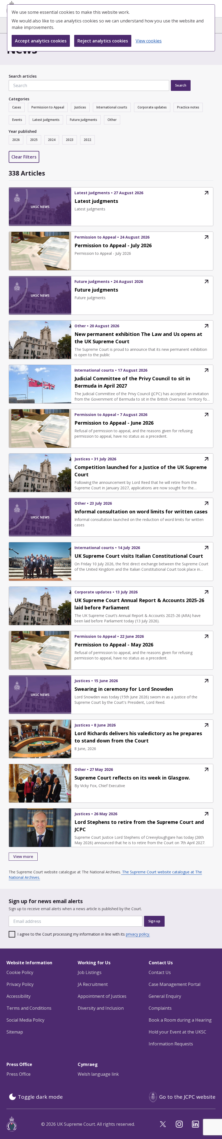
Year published (23, 131)
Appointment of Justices (102, 996)
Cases (16, 107)
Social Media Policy (25, 1020)
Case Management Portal (174, 984)
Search (180, 85)
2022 (87, 139)
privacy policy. (138, 934)
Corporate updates (152, 107)
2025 (34, 139)
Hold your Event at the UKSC (177, 1032)
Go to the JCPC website (187, 1096)
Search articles (23, 76)
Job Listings (90, 972)
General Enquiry (165, 996)
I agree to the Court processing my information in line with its (83, 934)
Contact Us (160, 972)
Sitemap (14, 1032)
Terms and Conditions (28, 1008)
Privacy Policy (20, 984)
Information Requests (171, 1044)
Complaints (160, 1008)
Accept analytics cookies (41, 41)
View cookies (149, 41)
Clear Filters (24, 157)
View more (23, 856)
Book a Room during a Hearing (180, 1020)
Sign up (154, 921)
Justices (80, 107)
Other (112, 119)
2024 (52, 139)
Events (17, 119)
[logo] (11, 1124)
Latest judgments (46, 119)
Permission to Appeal (47, 107)
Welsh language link (98, 1074)
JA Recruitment (93, 984)
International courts (111, 107)
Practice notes (188, 107)
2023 (69, 139)
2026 (16, 139)
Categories (19, 98)
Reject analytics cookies (102, 41)
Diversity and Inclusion (101, 1008)
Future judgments (83, 119)
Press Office (18, 1074)
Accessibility (18, 996)
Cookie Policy (19, 972)
